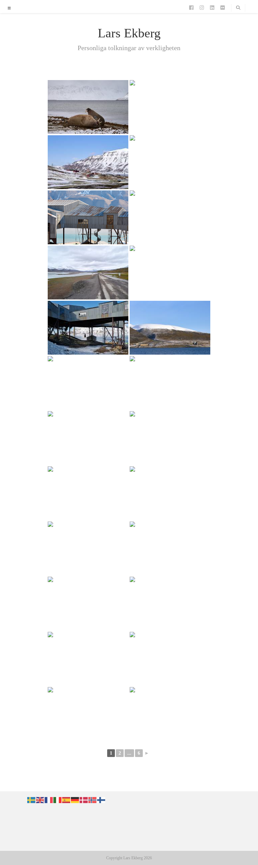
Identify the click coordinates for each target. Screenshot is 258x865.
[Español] (66, 799)
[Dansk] (84, 799)
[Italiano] (57, 799)
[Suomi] (101, 799)
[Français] (49, 799)
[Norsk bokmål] (92, 799)
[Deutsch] (75, 799)
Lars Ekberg (129, 33)
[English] (40, 799)
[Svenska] (31, 799)
